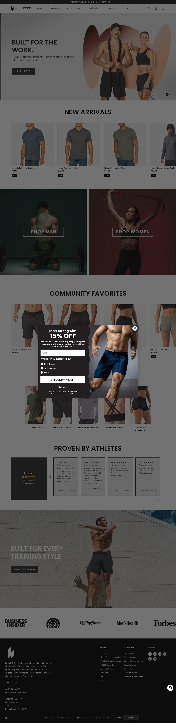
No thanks (62, 387)
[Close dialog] (135, 328)
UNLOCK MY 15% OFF (63, 379)
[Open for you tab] (170, 688)
